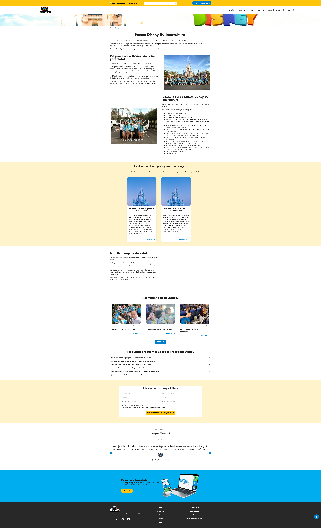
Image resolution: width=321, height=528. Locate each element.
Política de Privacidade (157, 408)
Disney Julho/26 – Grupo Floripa (123, 329)
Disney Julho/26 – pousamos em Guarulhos (192, 330)
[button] (111, 453)
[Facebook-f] (111, 519)
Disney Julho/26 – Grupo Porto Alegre (160, 329)
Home (111, 28)
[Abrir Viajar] (254, 10)
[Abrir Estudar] (235, 10)
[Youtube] (122, 519)
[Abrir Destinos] (265, 10)
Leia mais (135, 333)
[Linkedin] (128, 519)
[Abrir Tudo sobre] (296, 10)
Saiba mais (148, 240)
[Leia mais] (140, 333)
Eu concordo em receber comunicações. (135, 405)
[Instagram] (117, 519)
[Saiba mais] (154, 240)
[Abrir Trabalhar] (246, 10)
